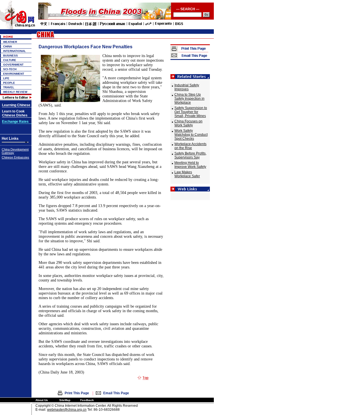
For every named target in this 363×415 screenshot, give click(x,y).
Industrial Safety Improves (186, 87)
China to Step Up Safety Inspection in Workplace (189, 99)
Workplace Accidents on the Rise (190, 146)
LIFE (6, 78)
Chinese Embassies (15, 157)
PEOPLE (9, 82)
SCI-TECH (9, 69)
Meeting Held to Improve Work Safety (190, 165)
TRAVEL (8, 87)
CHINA (7, 46)
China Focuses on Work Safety (188, 123)
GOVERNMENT (13, 64)
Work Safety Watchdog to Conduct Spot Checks (191, 135)
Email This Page (116, 393)
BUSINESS (10, 55)
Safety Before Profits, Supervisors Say (190, 155)
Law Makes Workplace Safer (187, 174)
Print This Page (77, 393)
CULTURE (9, 60)
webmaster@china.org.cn (66, 410)
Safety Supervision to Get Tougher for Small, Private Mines (190, 112)
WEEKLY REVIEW (15, 91)
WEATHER (10, 41)
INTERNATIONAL (14, 51)
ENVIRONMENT (13, 73)
